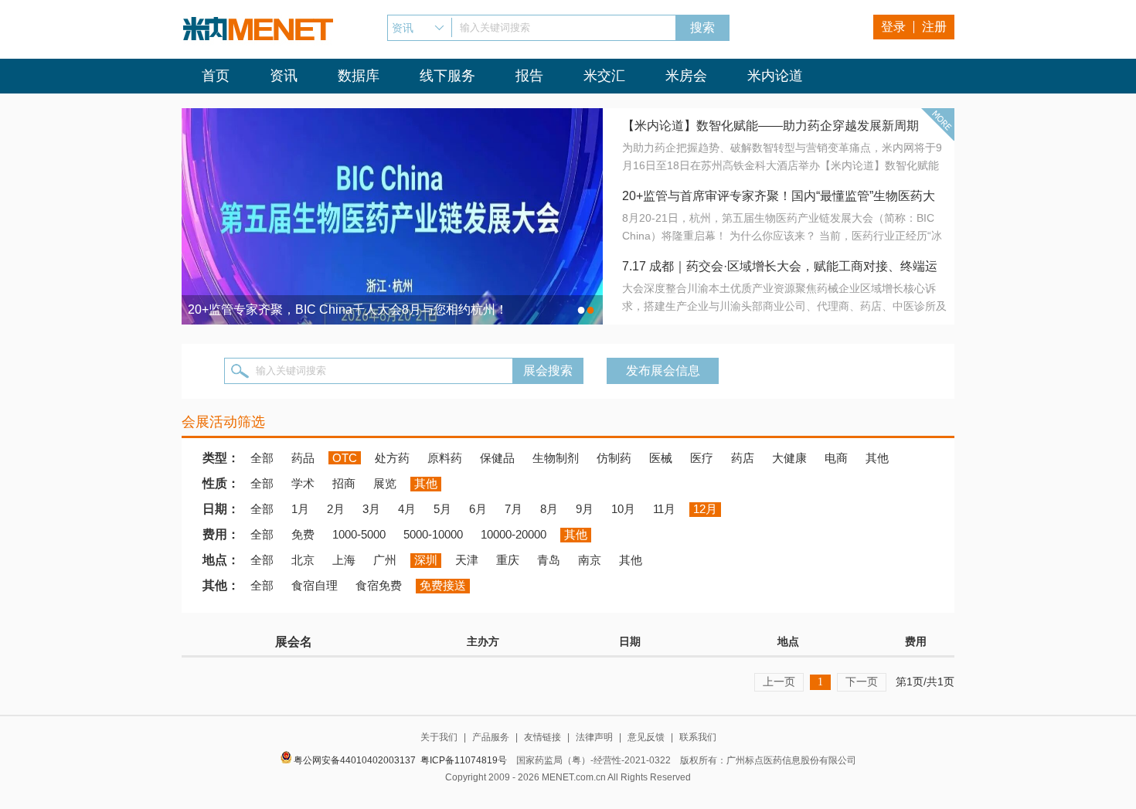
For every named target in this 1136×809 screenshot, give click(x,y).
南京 (589, 559)
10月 (623, 508)
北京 (303, 559)
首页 (216, 75)
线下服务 (447, 75)
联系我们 (697, 737)
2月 (336, 508)
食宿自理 (314, 585)
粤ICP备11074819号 (463, 760)
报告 (529, 75)
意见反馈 (646, 737)
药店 (742, 457)
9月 (585, 508)
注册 (934, 26)
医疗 (701, 457)
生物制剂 (555, 457)
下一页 (861, 681)
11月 (664, 508)
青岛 (548, 559)
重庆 (507, 559)
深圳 (425, 559)
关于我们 (438, 737)
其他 (877, 457)
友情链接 (542, 737)
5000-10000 (433, 534)
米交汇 (604, 75)
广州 (384, 559)
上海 (343, 559)
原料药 (444, 457)
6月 (478, 508)
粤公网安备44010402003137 (355, 760)
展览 (384, 483)
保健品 (497, 457)
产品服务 (490, 737)
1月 (300, 508)
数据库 (358, 75)
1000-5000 (359, 534)
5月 (442, 508)
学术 (303, 483)
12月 (705, 508)
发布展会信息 (663, 370)
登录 (893, 26)
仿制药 (614, 457)
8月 (549, 508)
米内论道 (775, 75)
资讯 (284, 75)
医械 (660, 457)
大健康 (789, 457)
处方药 (392, 457)
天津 (466, 559)
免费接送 (443, 585)
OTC (344, 457)
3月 (371, 508)
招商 (343, 483)
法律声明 (594, 737)
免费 (303, 534)
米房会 (686, 75)
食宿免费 (378, 585)
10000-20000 (513, 534)
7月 (513, 508)
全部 (262, 457)
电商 (836, 457)
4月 (407, 508)
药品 (303, 457)
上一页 (779, 681)
